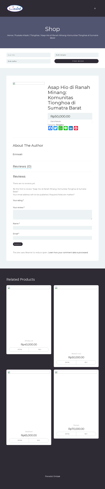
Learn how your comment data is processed (68, 252)
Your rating (18, 200)
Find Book (77, 61)
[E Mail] (57, 469)
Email (16, 234)
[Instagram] (52, 469)
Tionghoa (34, 35)
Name (16, 223)
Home (10, 35)
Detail (20, 349)
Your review (18, 207)
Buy (39, 349)
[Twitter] (48, 469)
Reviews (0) (22, 166)
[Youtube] (62, 469)
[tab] (22, 166)
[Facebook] (43, 469)
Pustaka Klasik (22, 35)
